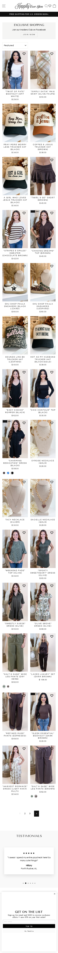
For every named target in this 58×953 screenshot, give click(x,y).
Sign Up (29, 926)
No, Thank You (29, 931)
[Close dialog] (54, 893)
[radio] (4, 473)
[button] (24, 55)
